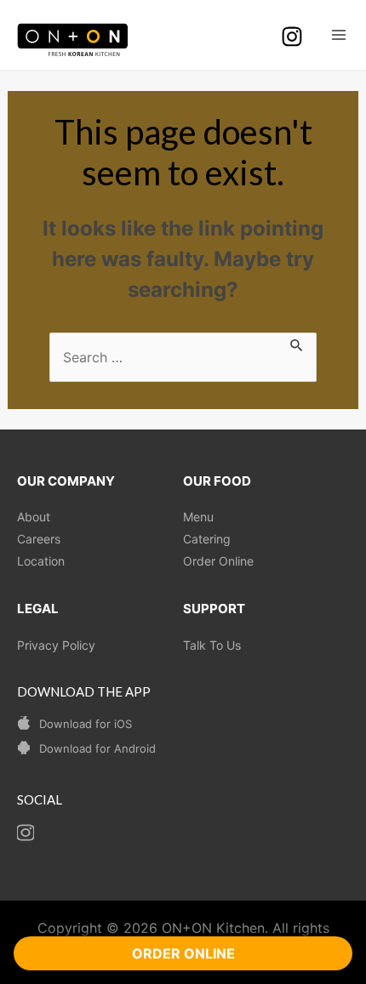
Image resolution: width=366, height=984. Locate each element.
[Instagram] (292, 37)
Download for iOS (85, 724)
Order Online (218, 561)
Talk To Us (212, 645)
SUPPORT (214, 608)
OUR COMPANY (66, 481)
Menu (198, 516)
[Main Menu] (338, 35)
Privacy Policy (56, 645)
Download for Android (97, 748)
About (33, 516)
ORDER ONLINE (183, 953)
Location (41, 561)
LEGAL (38, 608)
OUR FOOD (217, 481)
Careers (38, 539)
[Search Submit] (297, 343)
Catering (207, 539)
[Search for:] (183, 357)
